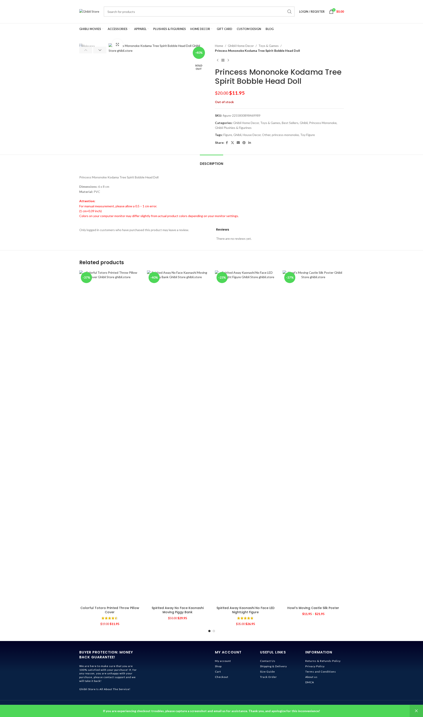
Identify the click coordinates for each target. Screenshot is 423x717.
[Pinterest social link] (244, 143)
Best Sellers (290, 123)
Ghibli (304, 123)
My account (223, 661)
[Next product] (228, 60)
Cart (218, 671)
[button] (85, 50)
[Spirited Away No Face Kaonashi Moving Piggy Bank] (177, 437)
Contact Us (267, 661)
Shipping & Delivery (273, 666)
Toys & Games (268, 46)
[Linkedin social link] (249, 143)
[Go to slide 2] (214, 631)
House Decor (252, 135)
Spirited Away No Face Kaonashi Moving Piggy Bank (178, 610)
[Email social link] (238, 143)
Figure (227, 135)
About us (311, 677)
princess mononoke (285, 135)
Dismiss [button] (416, 711)
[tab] (211, 161)
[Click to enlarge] (117, 44)
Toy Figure (307, 135)
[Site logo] (89, 11)
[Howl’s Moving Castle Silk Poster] (313, 437)
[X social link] (232, 143)
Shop (218, 666)
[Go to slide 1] (209, 631)
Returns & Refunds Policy (323, 661)
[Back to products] (223, 60)
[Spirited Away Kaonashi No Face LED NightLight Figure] (245, 437)
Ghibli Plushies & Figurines (233, 128)
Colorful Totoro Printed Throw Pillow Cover (109, 610)
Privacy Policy (315, 666)
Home (219, 46)
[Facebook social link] (227, 143)
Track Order (268, 677)
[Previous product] (217, 60)
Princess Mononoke (323, 123)
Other (266, 135)
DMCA (309, 682)
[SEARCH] (289, 11)
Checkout (221, 677)
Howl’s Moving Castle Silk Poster (313, 608)
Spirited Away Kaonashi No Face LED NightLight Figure (245, 610)
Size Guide (267, 671)
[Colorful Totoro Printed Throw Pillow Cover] (110, 437)
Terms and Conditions (320, 671)
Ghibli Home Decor (241, 46)
